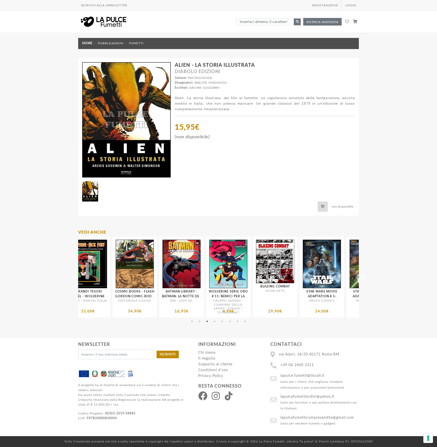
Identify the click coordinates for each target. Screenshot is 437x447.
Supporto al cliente (215, 364)
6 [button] (229, 321)
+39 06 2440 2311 (297, 365)
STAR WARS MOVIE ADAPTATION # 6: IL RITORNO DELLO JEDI (299, 296)
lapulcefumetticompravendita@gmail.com (317, 417)
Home (87, 43)
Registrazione (325, 5)
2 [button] (199, 321)
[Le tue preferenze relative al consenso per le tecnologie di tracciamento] (428, 438)
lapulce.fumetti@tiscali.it (302, 375)
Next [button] (362, 277)
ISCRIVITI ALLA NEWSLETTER (104, 5)
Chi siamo (207, 352)
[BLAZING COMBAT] (205, 261)
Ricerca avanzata (322, 22)
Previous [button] (74, 277)
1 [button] (191, 321)
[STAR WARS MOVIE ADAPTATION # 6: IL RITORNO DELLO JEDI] (299, 264)
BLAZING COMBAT (205, 286)
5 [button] (222, 321)
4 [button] (214, 321)
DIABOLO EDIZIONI (197, 72)
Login (350, 5)
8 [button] (245, 321)
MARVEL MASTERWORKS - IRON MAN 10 (346, 296)
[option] (112, 277)
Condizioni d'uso (213, 370)
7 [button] (237, 321)
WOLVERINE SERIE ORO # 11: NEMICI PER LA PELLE (158, 296)
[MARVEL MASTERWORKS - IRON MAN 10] (346, 264)
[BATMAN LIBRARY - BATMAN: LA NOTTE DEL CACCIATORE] (112, 264)
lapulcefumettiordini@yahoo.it (307, 396)
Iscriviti (168, 354)
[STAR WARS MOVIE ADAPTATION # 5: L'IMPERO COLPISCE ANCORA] (252, 264)
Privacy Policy (210, 376)
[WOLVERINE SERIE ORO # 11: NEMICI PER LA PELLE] (159, 264)
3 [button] (207, 321)
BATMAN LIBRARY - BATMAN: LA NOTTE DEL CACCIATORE (111, 296)
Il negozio (206, 358)
